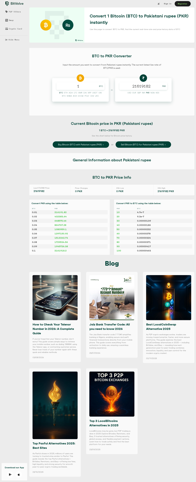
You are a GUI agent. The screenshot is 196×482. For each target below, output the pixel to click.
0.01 (34, 212)
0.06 (34, 233)
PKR (164, 86)
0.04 (34, 225)
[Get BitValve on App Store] (18, 474)
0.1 (34, 250)
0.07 (34, 237)
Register (182, 4)
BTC (101, 86)
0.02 (34, 216)
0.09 (34, 246)
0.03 (34, 220)
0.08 (34, 242)
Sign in (167, 4)
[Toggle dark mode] (159, 4)
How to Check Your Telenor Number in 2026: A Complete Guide (53, 329)
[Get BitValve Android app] (10, 474)
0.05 (34, 229)
